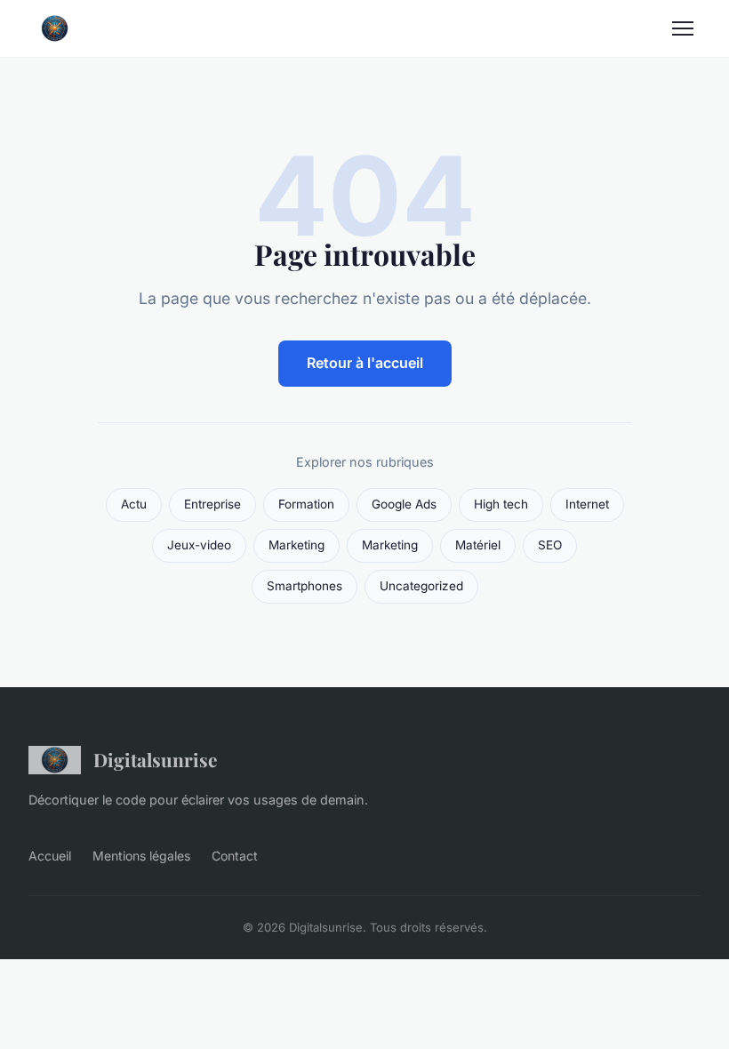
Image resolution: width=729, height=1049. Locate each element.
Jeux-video (199, 545)
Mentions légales (141, 855)
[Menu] (683, 28)
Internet (587, 504)
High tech (501, 504)
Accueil (49, 855)
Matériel (478, 545)
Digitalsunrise (155, 759)
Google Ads (404, 504)
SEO (550, 545)
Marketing (296, 545)
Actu (134, 504)
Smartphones (304, 586)
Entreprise (212, 504)
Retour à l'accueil (365, 363)
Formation (306, 504)
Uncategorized (421, 586)
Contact (235, 855)
